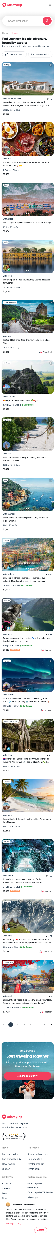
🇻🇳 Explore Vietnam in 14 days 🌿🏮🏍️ (20, 400)
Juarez (10, 219)
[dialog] (27, 1218)
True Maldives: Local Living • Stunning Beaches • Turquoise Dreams (24, 459)
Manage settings (14, 1223)
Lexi (9, 158)
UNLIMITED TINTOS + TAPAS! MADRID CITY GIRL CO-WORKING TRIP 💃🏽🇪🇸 (26, 164)
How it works (8, 1164)
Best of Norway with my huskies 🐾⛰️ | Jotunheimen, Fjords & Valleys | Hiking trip (26, 640)
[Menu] (50, 5)
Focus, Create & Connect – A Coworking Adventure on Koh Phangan (27, 820)
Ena (9, 453)
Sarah (9, 996)
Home (5, 33)
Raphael (11, 514)
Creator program (36, 1164)
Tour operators (35, 1159)
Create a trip (34, 1168)
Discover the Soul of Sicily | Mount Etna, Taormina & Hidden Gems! (25, 519)
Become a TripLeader (38, 1154)
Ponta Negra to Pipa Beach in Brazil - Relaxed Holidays (27, 222)
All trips (14, 33)
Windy (10, 875)
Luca (9, 336)
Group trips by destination (35, 1185)
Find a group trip (10, 1154)
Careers (6, 1188)
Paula (9, 276)
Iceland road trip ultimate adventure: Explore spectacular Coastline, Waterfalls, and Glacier (23, 881)
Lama (9, 935)
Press (4, 1193)
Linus (9, 815)
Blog (4, 1198)
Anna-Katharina (14, 98)
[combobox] (23, 21)
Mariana (10, 694)
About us (6, 1183)
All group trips (34, 1197)
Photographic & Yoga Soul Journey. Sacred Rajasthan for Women (26, 281)
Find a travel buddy (11, 1159)
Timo (9, 755)
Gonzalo (11, 396)
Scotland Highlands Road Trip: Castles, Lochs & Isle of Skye (26, 341)
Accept (40, 1230)
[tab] (26, 93)
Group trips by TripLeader (40, 1192)
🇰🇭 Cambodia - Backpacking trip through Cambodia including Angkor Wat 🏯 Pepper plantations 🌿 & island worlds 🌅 (26, 760)
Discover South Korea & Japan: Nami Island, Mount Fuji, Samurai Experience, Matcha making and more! (27, 1001)
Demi (9, 634)
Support (6, 1168)
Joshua (10, 574)
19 (44, 1024)
